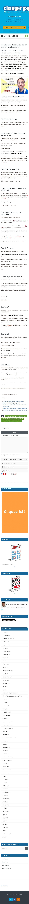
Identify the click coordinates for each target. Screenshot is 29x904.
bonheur (5, 661)
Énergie (4, 709)
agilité (4, 632)
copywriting (5, 683)
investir (21, 418)
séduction (5, 805)
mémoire (5, 763)
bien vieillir (5, 654)
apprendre (5, 645)
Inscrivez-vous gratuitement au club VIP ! (15, 27)
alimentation (6, 635)
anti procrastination (7, 638)
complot (4, 673)
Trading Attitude (5, 865)
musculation (5, 769)
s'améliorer (5, 792)
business (5, 664)
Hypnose (5, 731)
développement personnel (9, 693)
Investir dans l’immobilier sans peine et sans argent (15, 408)
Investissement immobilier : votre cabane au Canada (15, 410)
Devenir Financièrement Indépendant (11, 696)
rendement (3, 198)
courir (4, 689)
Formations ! (14, 31)
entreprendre (6, 712)
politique (5, 779)
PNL (4, 776)
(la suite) (23, 607)
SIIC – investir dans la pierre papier (11, 403)
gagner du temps (7, 721)
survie (4, 821)
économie (5, 705)
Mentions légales (4, 885)
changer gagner (22, 416)
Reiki (4, 782)
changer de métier (7, 670)
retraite (4, 789)
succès (4, 817)
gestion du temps (7, 725)
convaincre (5, 680)
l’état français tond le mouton (19, 220)
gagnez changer (6, 418)
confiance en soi (6, 677)
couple (4, 686)
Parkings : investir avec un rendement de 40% (13, 401)
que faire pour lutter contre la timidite (11, 420)
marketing (5, 753)
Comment (14, 432)
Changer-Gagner (14, 16)
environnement (6, 715)
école (4, 699)
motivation (5, 766)
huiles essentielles (7, 728)
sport (4, 814)
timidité (4, 824)
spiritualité (5, 811)
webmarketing (6, 833)
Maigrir (4, 750)
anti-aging (5, 641)
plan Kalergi (8, 237)
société (4, 808)
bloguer (4, 657)
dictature (18, 236)
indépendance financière (8, 737)
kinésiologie (5, 747)
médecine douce (6, 760)
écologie (5, 702)
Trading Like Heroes (6, 868)
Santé (4, 795)
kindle (4, 744)
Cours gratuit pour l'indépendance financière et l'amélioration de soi (14, 20)
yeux (4, 837)
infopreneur (10, 325)
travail (4, 827)
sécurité (5, 801)
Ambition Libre (5, 858)
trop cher (5, 162)
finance (4, 718)
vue (4, 830)
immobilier (4, 50)
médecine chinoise (7, 757)
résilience (5, 785)
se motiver (5, 798)
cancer (4, 667)
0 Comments (16, 53)
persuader (5, 773)
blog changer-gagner (11, 416)
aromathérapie (6, 651)
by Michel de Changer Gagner (16, 50)
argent (4, 648)
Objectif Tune (5, 862)
